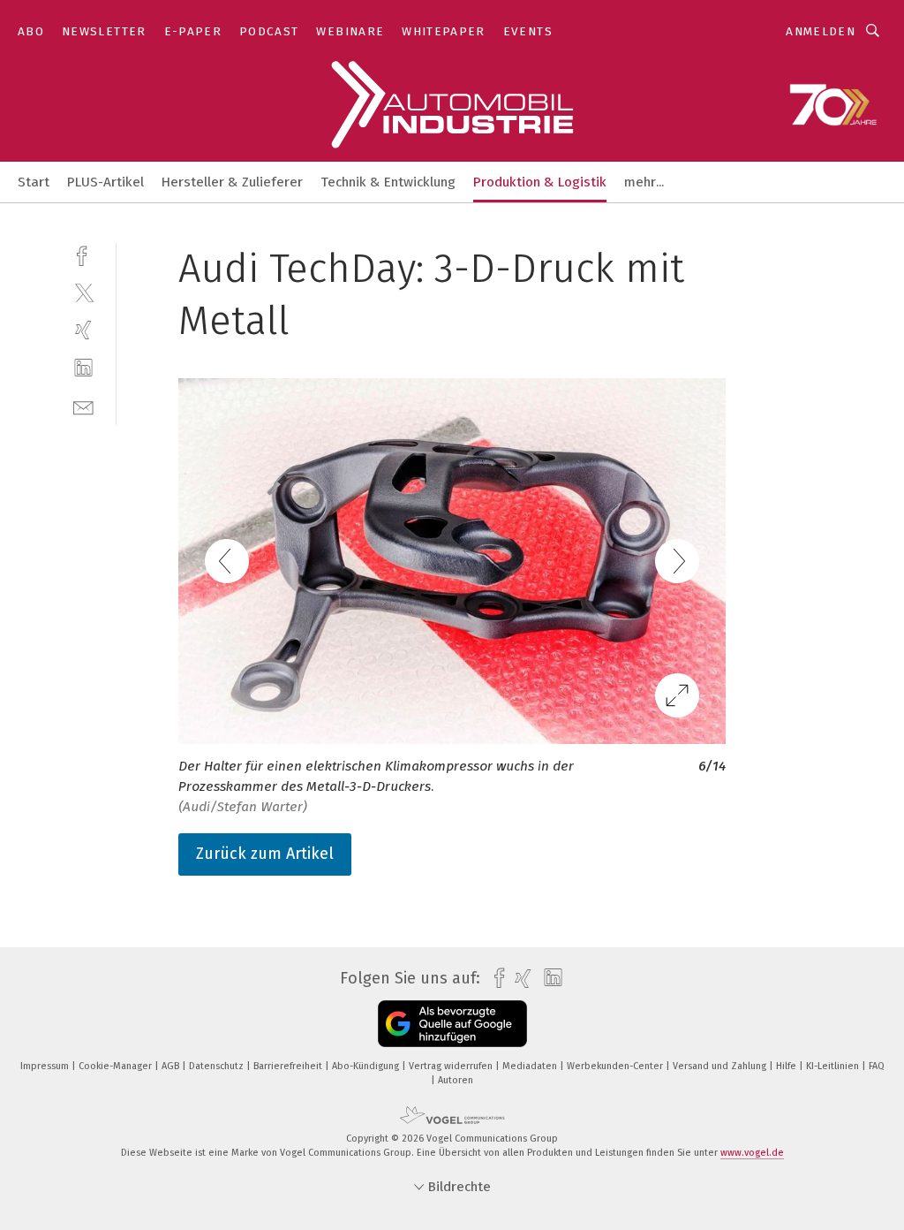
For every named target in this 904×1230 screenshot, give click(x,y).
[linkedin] (83, 368)
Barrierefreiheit (289, 1066)
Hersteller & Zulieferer (232, 182)
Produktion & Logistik (539, 182)
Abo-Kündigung (367, 1066)
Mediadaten (531, 1066)
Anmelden (820, 31)
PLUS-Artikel (105, 182)
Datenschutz (217, 1066)
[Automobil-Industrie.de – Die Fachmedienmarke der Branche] (33, 181)
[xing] (83, 330)
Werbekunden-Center (616, 1066)
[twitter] (83, 292)
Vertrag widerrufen (452, 1066)
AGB (172, 1066)
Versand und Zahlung (721, 1066)
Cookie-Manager (116, 1066)
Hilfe (787, 1066)
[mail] (83, 406)
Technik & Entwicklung (388, 182)
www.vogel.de (752, 1152)
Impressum (46, 1066)
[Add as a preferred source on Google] (452, 1023)
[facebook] (83, 254)
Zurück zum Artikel (265, 853)
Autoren (455, 1080)
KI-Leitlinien (834, 1066)
